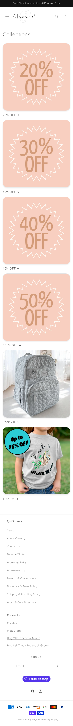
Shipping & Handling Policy (23, 594)
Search (11, 530)
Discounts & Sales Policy (22, 586)
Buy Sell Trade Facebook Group (28, 645)
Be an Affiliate (16, 554)
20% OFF (9, 115)
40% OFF (9, 268)
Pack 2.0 (9, 422)
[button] (7, 16)
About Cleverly (16, 538)
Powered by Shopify (48, 719)
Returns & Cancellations (22, 578)
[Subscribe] (57, 666)
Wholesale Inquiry (18, 570)
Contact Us (14, 546)
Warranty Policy (17, 562)
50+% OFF (10, 345)
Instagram (14, 630)
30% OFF (9, 191)
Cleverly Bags (30, 719)
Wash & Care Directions (21, 602)
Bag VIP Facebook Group (23, 638)
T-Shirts (9, 499)
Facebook (13, 623)
